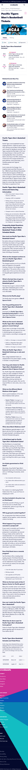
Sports (7, 8)
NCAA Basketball (14, 8)
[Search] (24, 4)
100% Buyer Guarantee (16, 1)
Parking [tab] (12, 37)
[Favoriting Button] (25, 13)
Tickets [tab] (5, 37)
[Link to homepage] (14, 5)
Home (2, 8)
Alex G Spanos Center (9, 317)
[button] (4, 42)
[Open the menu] (2, 5)
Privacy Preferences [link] (4, 764)
